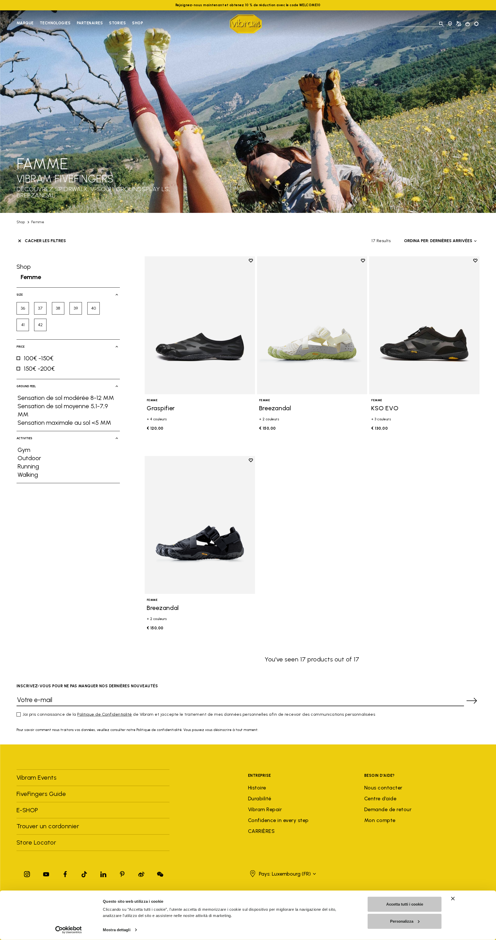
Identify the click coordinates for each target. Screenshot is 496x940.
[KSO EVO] (424, 325)
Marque (25, 23)
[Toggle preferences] (476, 24)
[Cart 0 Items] (467, 24)
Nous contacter (383, 788)
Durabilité (259, 798)
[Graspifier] (200, 325)
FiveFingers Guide (42, 793)
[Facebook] (65, 873)
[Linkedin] (103, 873)
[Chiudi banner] (453, 898)
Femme (37, 222)
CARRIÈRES (261, 831)
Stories (117, 23)
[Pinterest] (122, 873)
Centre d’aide (380, 798)
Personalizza (401, 921)
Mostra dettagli (116, 930)
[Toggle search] (441, 24)
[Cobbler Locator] (459, 24)
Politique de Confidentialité (104, 714)
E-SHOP (27, 810)
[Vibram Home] (246, 23)
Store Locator (36, 842)
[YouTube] (46, 873)
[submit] (471, 700)
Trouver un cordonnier (48, 826)
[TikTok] (84, 873)
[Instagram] (27, 873)
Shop (137, 23)
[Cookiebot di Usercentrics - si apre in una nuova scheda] (68, 930)
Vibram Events (36, 777)
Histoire (257, 788)
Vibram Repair (265, 809)
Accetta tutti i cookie (404, 904)
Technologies (55, 23)
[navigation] (80, 24)
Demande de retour (388, 809)
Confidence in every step (278, 820)
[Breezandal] (312, 325)
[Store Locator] (450, 24)
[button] (282, 874)
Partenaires (90, 23)
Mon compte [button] (380, 820)
